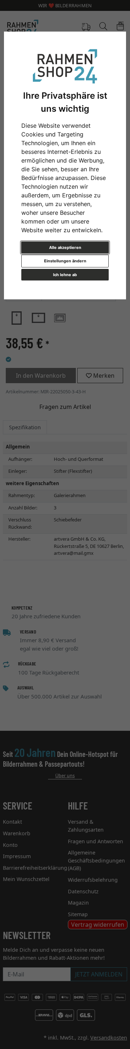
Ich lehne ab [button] (65, 274)
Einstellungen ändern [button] (65, 260)
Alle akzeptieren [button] (65, 247)
